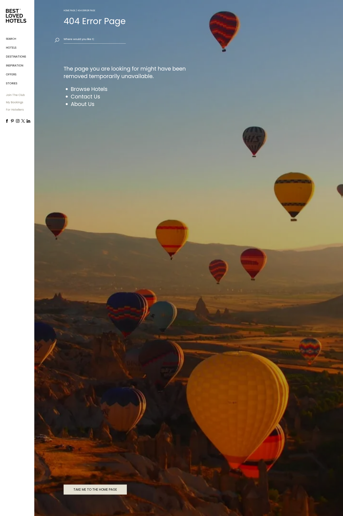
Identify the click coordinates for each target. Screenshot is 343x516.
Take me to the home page (95, 489)
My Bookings (14, 102)
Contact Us (85, 96)
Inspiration (14, 65)
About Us (83, 104)
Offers (11, 74)
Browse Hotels (89, 89)
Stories (11, 83)
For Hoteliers (15, 110)
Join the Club (15, 95)
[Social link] (7, 121)
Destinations (16, 56)
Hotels (11, 48)
